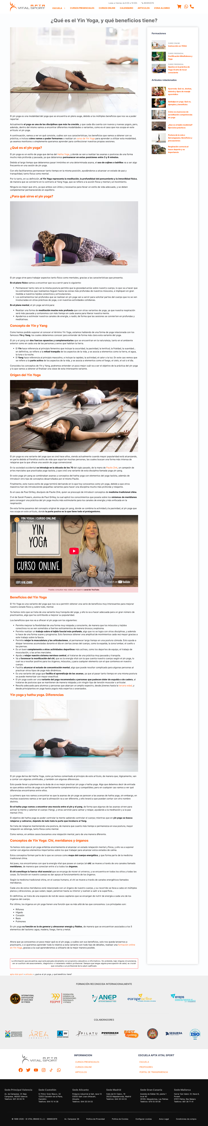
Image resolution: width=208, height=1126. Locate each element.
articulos (29, 974)
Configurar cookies (144, 1119)
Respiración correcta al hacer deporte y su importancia (178, 149)
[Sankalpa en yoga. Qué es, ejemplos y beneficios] (159, 103)
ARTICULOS (81, 1072)
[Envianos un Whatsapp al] (58, 1070)
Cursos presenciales (82, 8)
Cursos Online (107, 8)
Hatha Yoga (63, 154)
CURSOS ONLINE (83, 1067)
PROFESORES (146, 1067)
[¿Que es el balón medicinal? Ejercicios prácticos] (159, 126)
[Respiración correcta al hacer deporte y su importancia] (159, 149)
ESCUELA (144, 1062)
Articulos (144, 8)
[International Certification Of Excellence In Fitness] (22, 998)
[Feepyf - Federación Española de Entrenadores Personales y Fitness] (63, 998)
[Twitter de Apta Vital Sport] (28, 1070)
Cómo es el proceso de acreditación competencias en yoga (180, 115)
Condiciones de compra (186, 1119)
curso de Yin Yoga (86, 138)
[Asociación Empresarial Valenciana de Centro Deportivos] (14, 1034)
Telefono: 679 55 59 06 (150, 1102)
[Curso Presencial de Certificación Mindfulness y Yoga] (159, 56)
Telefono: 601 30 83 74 (14, 1099)
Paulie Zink (111, 467)
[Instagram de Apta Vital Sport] (43, 1070)
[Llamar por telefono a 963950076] (192, 7)
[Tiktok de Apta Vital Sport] (51, 1070)
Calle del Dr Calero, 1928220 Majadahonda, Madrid (118, 1095)
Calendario (126, 8)
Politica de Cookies (120, 1119)
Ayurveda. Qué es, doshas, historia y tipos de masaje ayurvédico (180, 91)
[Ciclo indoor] (131, 1034)
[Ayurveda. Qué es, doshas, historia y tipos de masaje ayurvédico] (159, 91)
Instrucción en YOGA (177, 46)
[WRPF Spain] (152, 1034)
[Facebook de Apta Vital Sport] (20, 1070)
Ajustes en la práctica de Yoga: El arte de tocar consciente (179, 70)
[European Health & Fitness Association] (144, 998)
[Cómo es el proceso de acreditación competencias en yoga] (159, 114)
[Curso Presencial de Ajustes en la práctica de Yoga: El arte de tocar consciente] (159, 68)
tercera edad (125, 685)
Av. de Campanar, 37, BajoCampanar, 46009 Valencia (16, 1095)
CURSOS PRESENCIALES (87, 1062)
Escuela (57, 8)
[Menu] (179, 6)
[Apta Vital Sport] (27, 6)
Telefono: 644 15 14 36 (48, 1102)
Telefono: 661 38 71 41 (183, 1102)
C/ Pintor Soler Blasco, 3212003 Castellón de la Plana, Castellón (50, 1096)
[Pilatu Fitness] (86, 1034)
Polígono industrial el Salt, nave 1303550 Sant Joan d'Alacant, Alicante (87, 1096)
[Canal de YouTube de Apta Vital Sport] (35, 1070)
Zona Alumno (162, 8)
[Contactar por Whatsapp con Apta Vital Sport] (186, 6)
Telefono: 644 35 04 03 (82, 1102)
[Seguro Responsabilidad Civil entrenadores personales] (173, 1034)
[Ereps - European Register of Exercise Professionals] (185, 998)
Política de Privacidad (95, 1119)
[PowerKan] (110, 1034)
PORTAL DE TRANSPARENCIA (154, 1072)
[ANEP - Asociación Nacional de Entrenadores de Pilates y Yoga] (104, 998)
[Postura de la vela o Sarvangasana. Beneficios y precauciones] (159, 137)
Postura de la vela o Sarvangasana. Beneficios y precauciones (180, 138)
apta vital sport (16, 974)
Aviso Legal (164, 1119)
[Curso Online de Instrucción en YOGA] (159, 44)
